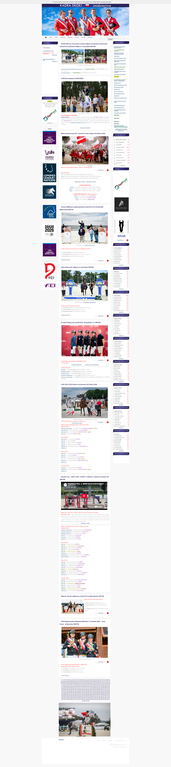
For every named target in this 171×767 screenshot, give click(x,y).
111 (62, 684)
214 (109, 689)
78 (61, 683)
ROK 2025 (116, 76)
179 (92, 687)
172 (79, 687)
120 (79, 684)
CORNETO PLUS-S (98, 117)
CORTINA (79, 453)
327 (77, 697)
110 (109, 683)
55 (80, 681)
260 (98, 692)
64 (92, 681)
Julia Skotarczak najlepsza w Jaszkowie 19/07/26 (77, 267)
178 (90, 687)
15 (75, 679)
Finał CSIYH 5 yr (65, 555)
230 (90, 691)
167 (69, 687)
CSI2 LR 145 (64, 439)
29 (94, 679)
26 (90, 679)
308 (90, 695)
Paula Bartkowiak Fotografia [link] (90, 302)
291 (107, 694)
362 (94, 699)
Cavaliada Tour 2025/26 (120, 74)
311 (96, 695)
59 (85, 681)
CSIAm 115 (63, 538)
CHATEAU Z (79, 442)
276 (79, 694)
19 (81, 679)
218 (68, 691)
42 (62, 681)
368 (105, 699)
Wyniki (83, 37)
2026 (117, 61)
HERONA (74, 455)
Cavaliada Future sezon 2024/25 (120, 110)
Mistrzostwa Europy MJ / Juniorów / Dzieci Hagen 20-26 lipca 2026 (83, 133)
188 (109, 687)
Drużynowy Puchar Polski (67, 377)
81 (65, 683)
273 (73, 694)
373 (86, 700)
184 (101, 687)
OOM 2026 (116, 56)
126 (90, 684)
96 (85, 683)
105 (100, 683)
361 (92, 699)
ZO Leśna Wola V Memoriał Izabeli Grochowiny (71, 69)
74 (105, 681)
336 (94, 697)
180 (94, 687)
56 (81, 681)
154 (94, 686)
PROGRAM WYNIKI (77, 423)
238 (105, 691)
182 (98, 687)
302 (79, 695)
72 (102, 681)
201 (84, 689)
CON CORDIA (76, 549)
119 (77, 684)
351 (73, 699)
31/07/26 (122, 165)
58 (84, 681)
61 (88, 681)
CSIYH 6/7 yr (64, 446)
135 (107, 684)
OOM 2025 (116, 95)
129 (96, 684)
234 (98, 691)
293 (62, 695)
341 (103, 697)
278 (83, 694)
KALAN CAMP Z (81, 574)
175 (84, 687)
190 (64, 689)
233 (96, 691)
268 (64, 694)
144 (75, 686)
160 (105, 686)
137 (62, 686)
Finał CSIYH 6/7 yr (65, 556)
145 (77, 686)
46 (68, 681)
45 (66, 681)
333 (88, 697)
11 (70, 679)
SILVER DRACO (88, 529)
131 (99, 684)
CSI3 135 (63, 535)
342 (105, 697)
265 (107, 692)
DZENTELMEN (79, 567)
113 (66, 684)
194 (71, 689)
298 (71, 695)
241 (62, 692)
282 (90, 694)
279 (84, 694)
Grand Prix (63, 369)
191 (66, 689)
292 (109, 694)
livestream (54, 55)
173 (81, 687)
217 (66, 691)
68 (97, 681)
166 (68, 687)
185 (103, 687)
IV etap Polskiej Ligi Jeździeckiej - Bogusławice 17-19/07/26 (81, 322)
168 (71, 687)
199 (81, 689)
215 (62, 691)
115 (69, 684)
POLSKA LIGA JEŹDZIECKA (92, 364)
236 (101, 691)
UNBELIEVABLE (91, 199)
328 (79, 697)
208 (98, 689)
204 (90, 689)
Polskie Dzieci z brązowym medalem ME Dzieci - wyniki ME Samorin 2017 (121, 129)
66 (94, 681)
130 (98, 684)
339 (99, 697)
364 (98, 699)
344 (109, 697)
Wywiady (90, 37)
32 (98, 679)
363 (96, 699)
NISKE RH (78, 537)
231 (92, 691)
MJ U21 (72, 187)
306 (86, 695)
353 (77, 699)
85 (70, 683)
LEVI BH (79, 538)
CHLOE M (81, 456)
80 (63, 683)
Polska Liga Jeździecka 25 (120, 98)
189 (62, 689)
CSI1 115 (63, 433)
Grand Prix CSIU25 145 (66, 531)
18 (79, 679)
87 (73, 683)
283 (92, 694)
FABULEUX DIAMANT (88, 428)
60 (86, 681)
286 (98, 694)
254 (86, 692)
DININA (78, 587)
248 (75, 692)
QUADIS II (77, 544)
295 (66, 695)
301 (77, 695)
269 (66, 694)
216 (64, 691)
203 (88, 689)
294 (64, 695)
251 (81, 692)
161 (107, 686)
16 (77, 679)
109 (107, 683)
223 (77, 691)
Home (50, 37)
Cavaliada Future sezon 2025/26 (120, 72)
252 (83, 692)
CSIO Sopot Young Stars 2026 (120, 64)
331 (84, 697)
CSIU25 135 (63, 565)
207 (96, 689)
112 (64, 684)
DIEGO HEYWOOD (82, 469)
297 (69, 695)
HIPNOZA (79, 553)
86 (71, 683)
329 (81, 697)
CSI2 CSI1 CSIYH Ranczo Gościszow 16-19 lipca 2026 (79, 384)
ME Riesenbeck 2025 (119, 93)
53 (77, 681)
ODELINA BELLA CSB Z (83, 460)
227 (84, 691)
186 (105, 687)
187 (107, 687)
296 (68, 695)
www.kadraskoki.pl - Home (120, 740)
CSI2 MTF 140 (64, 430)
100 (91, 683)
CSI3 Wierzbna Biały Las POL (49, 60)
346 (64, 699)
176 (86, 687)
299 (73, 695)
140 (68, 686)
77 (109, 681)
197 (77, 689)
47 (69, 681)
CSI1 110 (63, 444)
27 (91, 679)
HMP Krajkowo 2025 (119, 107)
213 (107, 689)
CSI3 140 (63, 563)
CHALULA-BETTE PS (82, 579)
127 (92, 684)
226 (83, 691)
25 (89, 679)
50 (73, 681)
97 (86, 683)
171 (77, 687)
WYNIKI (49, 101)
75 (106, 681)
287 (99, 694)
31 (97, 679)
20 (82, 679)
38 (106, 679)
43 (64, 681)
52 (76, 681)
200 (83, 689)
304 (83, 695)
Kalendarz (70, 37)
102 (94, 683)
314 (101, 695)
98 (87, 683)
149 (84, 686)
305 (84, 695)
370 (109, 699)
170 (75, 687)
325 (73, 697)
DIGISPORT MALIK (91, 197)
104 (98, 683)
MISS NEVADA (84, 430)
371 (83, 700)
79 (62, 683)
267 (62, 694)
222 (75, 691)
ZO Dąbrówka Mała (65, 72)
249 (77, 692)
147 (81, 686)
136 (109, 684)
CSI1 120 (63, 457)
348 (68, 699)
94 (82, 683)
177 (88, 687)
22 (85, 679)
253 (84, 692)
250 (79, 692)
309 (92, 695)
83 (67, 683)
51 (74, 681)
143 (73, 686)
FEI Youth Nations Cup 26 (120, 58)
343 (107, 697)
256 (90, 692)
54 (78, 681)
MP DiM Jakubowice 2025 (120, 85)
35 (102, 679)
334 (90, 697)
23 (86, 679)
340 (101, 697)
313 (99, 695)
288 (101, 694)
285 (96, 694)
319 (62, 697)
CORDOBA (79, 547)
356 (83, 699)
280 (86, 694)
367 (103, 699)
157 (99, 686)
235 (99, 691)
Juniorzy (71, 188)
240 (109, 691)
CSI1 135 (63, 585)
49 (72, 681)
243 (66, 692)
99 (89, 683)
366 (101, 699)
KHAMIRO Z (87, 554)
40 (109, 679)
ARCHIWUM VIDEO (91, 181)
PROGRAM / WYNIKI (80, 181)
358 (86, 699)
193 (69, 689)
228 (86, 691)
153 (92, 686)
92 (79, 683)
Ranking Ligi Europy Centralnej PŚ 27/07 (119, 53)
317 (107, 695)
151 (88, 686)
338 (98, 697)
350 (71, 699)
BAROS (75, 433)
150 (86, 686)
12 (71, 679)
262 (101, 692)
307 (88, 695)
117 (73, 684)
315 (103, 695)
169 (73, 687)
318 (109, 695)
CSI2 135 (63, 440)
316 (105, 695)
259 (96, 692)
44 (65, 681)
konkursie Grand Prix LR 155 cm (78, 122)
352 (75, 699)
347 (66, 699)
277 (81, 694)
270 (68, 694)
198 (79, 689)
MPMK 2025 (117, 89)
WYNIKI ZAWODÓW (85, 127)
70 (100, 681)
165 (66, 687)
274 (75, 694)
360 (90, 699)
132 (101, 684)
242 (64, 692)
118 (75, 684)
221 (73, 691)
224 (79, 691)
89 (75, 683)
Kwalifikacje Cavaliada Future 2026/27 (119, 47)
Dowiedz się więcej (106, 2)
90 (77, 683)
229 (88, 691)
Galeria (77, 37)
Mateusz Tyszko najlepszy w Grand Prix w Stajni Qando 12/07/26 (82, 596)
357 (84, 699)
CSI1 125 (63, 442)
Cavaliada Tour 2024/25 (120, 113)
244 (68, 692)
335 (92, 697)
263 (103, 692)
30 (95, 679)
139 (66, 686)
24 (87, 679)
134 (105, 684)
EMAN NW (84, 556)
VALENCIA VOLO (67, 120)
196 (75, 689)
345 (62, 699)
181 (96, 687)
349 (69, 699)
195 (73, 689)
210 (101, 689)
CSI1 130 (63, 537)
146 (79, 686)
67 (96, 681)
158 (101, 686)
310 (94, 695)
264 (105, 692)
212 (105, 689)
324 (71, 697)
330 (83, 697)
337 (96, 697)
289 (103, 694)
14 (74, 679)
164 (64, 687)
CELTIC (84, 533)
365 (99, 699)
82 (66, 683)
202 (86, 689)
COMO (79, 444)
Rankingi (62, 37)
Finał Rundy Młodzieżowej (67, 375)
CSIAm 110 (63, 553)
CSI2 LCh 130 (64, 432)
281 (88, 694)
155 (96, 686)
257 (92, 692)
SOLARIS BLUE (81, 563)
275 (77, 694)
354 (79, 699)
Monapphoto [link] (90, 165)
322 (68, 697)
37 (105, 679)
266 (109, 692)
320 (64, 697)
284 (94, 694)
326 (75, 697)
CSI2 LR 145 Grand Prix (66, 428)
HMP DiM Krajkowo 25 (119, 105)
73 (104, 681)
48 (70, 681)
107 (104, 683)
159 (103, 686)
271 (69, 694)
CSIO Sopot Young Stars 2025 (120, 102)
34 (101, 679)
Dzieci (71, 190)
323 (69, 697)
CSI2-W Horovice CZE (48, 51)
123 (84, 684)
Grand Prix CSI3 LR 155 (66, 530)
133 (103, 684)
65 (93, 681)
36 (103, 679)
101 (93, 683)
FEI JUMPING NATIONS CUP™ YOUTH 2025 (120, 80)
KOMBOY (81, 562)
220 (71, 691)
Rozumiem (115, 2)
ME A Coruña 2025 (118, 91)
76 (108, 681)
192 (68, 689)
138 (64, 686)
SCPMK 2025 (117, 83)
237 (103, 691)
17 (78, 679)
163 (62, 687)
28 (93, 679)
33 (99, 679)
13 (73, 679)
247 (73, 692)
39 (107, 679)
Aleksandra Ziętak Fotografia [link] (90, 245)
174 (83, 687)
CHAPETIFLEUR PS (82, 431)
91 (78, 683)
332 (86, 697)
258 (94, 692)
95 (83, 683)
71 (101, 681)
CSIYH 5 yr (63, 448)
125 (88, 684)
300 (75, 695)
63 (90, 681)
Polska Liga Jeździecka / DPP (120, 61)
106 (102, 683)
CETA (74, 440)
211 (103, 689)
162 (109, 686)
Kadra (56, 37)
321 (66, 697)
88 (74, 683)
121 (81, 684)
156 (98, 686)
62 (89, 681)
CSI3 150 (63, 562)
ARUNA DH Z (78, 535)
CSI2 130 (63, 455)
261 (99, 692)
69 (98, 681)
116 (71, 684)
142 (71, 686)
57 (82, 681)
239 (107, 691)
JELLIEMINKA (92, 195)
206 (94, 689)
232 (94, 691)
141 (69, 686)
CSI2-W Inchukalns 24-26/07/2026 (72, 78)
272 (71, 694)
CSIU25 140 (63, 547)
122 (83, 684)
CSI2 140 (63, 453)
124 (86, 684)
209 (99, 689)
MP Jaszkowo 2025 (118, 87)
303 (81, 695)
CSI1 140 (63, 567)
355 (81, 699)
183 (99, 687)
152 (90, 686)
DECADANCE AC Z (83, 446)
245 (69, 692)
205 (92, 689)
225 (81, 691)
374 (88, 700)
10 (69, 679)
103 (96, 683)
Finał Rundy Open (65, 373)
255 (88, 692)
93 (81, 683)
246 (71, 692)
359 (88, 699)
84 (69, 683)
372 (84, 700)
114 (68, 684)
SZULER (78, 439)
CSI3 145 (63, 544)
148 (83, 686)
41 (61, 681)
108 (106, 683)
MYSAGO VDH (85, 531)
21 (83, 679)
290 (105, 694)
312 (98, 695)
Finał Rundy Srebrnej (65, 371)
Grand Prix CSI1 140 (65, 533)
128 (94, 684)
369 (107, 699)
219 (69, 691)
